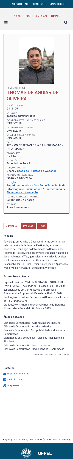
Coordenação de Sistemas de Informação (36, 190)
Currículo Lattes (15, 379)
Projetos (28, 226)
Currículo (11, 226)
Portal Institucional (36, 16)
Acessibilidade (21, 4)
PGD (42, 226)
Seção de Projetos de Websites (36, 171)
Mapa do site (57, 4)
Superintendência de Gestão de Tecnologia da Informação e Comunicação (36, 187)
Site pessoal (13, 385)
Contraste (39, 4)
